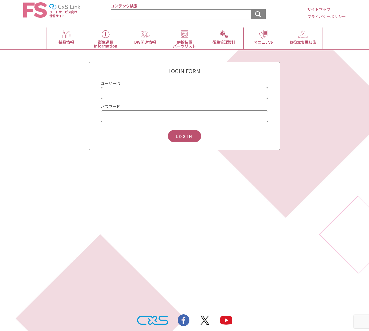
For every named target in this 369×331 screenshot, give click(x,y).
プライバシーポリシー (326, 16)
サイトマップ (318, 9)
